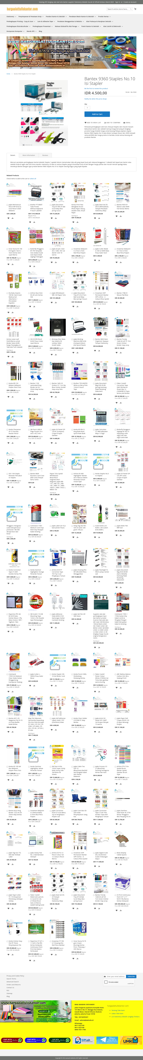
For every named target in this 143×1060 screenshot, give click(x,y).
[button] (8, 218)
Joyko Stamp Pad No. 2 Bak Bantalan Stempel (37, 855)
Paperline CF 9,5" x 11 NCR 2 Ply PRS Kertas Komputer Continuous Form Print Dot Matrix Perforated (36, 946)
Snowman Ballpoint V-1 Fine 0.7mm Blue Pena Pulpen (123, 251)
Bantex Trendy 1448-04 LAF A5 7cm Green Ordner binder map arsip (101, 898)
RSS (8, 990)
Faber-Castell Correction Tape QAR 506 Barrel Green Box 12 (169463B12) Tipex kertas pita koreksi (123, 388)
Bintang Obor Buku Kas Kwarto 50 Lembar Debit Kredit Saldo (58, 342)
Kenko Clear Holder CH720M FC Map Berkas (80, 720)
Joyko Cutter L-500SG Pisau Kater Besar (36, 676)
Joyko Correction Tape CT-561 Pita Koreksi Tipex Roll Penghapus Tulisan (102, 814)
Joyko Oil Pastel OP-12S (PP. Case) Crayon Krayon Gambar (123, 477)
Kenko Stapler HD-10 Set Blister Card (58, 675)
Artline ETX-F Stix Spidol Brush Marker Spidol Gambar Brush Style (123, 770)
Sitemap (9, 993)
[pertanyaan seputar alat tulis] (107, 1043)
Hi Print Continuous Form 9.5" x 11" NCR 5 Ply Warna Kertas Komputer (124, 898)
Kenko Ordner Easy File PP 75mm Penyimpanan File (15, 943)
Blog (8, 996)
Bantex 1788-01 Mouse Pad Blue (122, 294)
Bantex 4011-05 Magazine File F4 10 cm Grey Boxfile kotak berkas (15, 721)
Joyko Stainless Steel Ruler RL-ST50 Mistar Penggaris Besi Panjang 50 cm (123, 814)
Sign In (117, 2)
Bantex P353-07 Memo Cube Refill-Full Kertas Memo (123, 207)
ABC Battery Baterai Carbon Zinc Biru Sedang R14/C (124, 676)
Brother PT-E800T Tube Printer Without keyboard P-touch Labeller (36, 208)
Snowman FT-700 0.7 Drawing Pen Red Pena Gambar (58, 943)
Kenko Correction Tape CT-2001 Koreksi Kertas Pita (15, 572)
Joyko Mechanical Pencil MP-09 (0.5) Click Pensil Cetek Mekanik (15, 208)
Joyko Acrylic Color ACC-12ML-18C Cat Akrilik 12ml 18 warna (58, 252)
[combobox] (120, 9)
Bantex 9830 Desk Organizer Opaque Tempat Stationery (101, 341)
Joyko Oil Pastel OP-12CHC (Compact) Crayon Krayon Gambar (58, 432)
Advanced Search (13, 982)
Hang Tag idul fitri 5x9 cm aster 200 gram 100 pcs (80, 528)
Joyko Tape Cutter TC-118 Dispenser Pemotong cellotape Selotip (16, 898)
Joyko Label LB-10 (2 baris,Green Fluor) (59, 527)
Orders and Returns (14, 985)
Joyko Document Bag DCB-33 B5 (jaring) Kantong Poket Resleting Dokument (100, 387)
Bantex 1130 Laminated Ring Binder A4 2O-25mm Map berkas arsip (36, 387)
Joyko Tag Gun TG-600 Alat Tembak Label (15, 855)
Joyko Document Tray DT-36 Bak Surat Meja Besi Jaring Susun (79, 898)
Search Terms (11, 979)
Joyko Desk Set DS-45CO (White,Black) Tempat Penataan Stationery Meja (101, 208)
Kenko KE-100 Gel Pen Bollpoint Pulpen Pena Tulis (15, 768)
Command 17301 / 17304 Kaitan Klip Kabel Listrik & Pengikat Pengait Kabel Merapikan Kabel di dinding (121, 619)
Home (8, 74)
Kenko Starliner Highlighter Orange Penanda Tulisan (37, 572)
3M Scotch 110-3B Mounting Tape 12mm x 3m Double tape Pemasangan (37, 617)
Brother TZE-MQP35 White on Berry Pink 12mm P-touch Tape (80, 386)
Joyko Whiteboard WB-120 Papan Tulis (59, 294)
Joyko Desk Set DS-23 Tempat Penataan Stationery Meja (58, 898)
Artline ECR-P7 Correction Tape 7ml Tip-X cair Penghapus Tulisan (58, 573)
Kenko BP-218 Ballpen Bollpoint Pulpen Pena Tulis (15, 385)
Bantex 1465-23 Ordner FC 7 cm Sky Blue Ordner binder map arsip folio (59, 386)
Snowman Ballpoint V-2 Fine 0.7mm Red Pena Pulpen (80, 251)
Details (12, 155)
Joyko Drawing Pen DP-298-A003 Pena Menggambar (80, 572)
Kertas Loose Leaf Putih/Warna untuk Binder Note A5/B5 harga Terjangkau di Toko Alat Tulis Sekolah (14, 343)
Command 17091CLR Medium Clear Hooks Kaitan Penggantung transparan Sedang (15, 678)
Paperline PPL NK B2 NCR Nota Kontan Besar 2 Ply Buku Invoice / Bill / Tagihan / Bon (15, 618)
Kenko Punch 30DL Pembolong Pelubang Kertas (80, 676)
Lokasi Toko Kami (117, 1013)
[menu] (71, 24)
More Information (29, 155)
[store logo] (22, 9)
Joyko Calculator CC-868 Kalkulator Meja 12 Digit (101, 431)
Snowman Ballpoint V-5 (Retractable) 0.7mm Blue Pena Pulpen (37, 814)
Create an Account (130, 2)
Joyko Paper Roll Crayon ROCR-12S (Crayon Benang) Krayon (123, 721)
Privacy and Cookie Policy (15, 976)
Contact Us (10, 988)
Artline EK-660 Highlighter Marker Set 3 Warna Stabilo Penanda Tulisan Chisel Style (80, 478)
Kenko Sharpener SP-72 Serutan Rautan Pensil (15, 431)
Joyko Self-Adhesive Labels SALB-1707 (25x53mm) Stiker (58, 720)
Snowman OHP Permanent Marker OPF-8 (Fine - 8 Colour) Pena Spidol (80, 856)
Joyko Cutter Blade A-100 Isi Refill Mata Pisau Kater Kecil (102, 251)
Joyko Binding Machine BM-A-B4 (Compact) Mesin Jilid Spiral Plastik (80, 342)
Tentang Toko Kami (118, 1010)
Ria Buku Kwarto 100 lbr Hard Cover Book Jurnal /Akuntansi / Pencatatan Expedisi (15, 298)
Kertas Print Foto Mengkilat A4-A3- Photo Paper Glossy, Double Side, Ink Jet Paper (78, 209)
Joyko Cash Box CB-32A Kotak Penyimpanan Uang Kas (80, 814)
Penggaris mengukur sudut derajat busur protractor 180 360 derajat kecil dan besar (14, 530)
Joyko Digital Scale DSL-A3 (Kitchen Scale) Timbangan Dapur (101, 856)
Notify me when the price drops (95, 99)
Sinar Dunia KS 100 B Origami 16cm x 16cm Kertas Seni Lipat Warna (15, 252)
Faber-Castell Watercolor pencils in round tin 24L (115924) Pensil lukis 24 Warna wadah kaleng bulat (37, 900)
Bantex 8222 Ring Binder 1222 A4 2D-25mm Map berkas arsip (15, 814)
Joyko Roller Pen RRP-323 (122, 527)
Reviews (45, 155)
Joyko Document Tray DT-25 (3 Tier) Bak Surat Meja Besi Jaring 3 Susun (80, 296)
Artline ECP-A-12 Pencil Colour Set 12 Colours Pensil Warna (58, 856)
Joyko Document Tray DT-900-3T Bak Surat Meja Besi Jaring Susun (58, 208)
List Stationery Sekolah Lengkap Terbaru (125, 1017)
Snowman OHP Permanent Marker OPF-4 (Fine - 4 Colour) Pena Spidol (102, 296)
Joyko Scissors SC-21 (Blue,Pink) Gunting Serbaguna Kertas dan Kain (102, 769)
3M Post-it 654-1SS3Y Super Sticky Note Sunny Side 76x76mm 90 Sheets (58, 770)
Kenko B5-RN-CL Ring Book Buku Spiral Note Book (79, 431)
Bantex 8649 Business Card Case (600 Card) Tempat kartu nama (37, 477)
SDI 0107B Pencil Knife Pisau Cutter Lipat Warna (36, 341)
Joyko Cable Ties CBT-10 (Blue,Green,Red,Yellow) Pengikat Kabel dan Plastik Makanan (80, 771)
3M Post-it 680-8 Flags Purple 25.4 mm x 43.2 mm (36, 431)
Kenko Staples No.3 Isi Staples (102, 475)
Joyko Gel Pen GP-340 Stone (80, 615)
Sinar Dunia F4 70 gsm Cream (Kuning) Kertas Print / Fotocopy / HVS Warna (80, 945)
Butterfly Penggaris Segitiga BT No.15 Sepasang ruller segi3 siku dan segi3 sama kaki (123, 433)
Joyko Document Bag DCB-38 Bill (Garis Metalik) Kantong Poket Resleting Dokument (122, 575)
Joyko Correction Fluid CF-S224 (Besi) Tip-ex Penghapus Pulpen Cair (59, 814)
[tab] (13, 155)
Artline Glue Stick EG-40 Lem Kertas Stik (36, 295)
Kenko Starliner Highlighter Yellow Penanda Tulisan (36, 768)
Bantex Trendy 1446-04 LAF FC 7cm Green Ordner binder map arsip (124, 342)
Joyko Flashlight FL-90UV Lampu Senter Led (102, 572)
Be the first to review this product (96, 88)
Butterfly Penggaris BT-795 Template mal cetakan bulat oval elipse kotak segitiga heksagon (37, 253)
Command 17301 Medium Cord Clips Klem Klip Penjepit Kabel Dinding (37, 529)
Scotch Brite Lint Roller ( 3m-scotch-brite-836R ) (101, 528)
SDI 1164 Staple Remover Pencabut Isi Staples (15, 476)
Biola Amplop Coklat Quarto (121, 854)
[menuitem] (10, 16)
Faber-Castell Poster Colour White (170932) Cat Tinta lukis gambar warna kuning (101, 678)
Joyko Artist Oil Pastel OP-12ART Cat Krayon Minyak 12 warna (101, 721)
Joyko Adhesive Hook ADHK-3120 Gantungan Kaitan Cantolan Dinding (58, 617)
